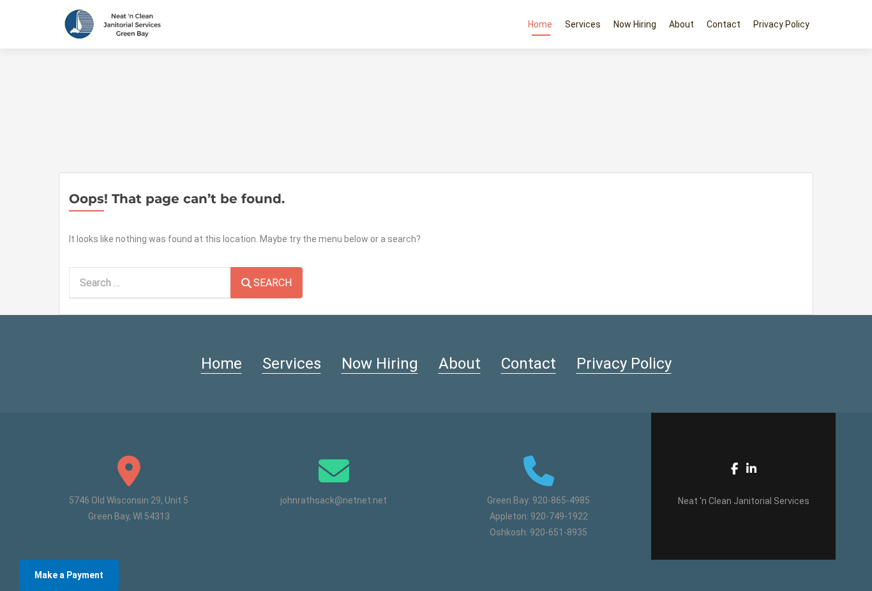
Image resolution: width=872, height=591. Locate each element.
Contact (723, 24)
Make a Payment (68, 575)
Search (272, 283)
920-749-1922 (559, 516)
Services (583, 24)
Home (540, 24)
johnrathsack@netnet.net (333, 500)
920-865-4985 (561, 500)
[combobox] (150, 282)
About (681, 24)
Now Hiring (634, 24)
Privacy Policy (781, 24)
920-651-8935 (558, 532)
